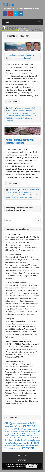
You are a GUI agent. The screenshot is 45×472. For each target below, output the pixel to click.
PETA (8, 197)
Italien (11, 108)
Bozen (6, 426)
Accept (31, 466)
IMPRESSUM (22, 456)
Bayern (32, 422)
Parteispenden (24, 113)
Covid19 (17, 428)
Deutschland (8, 431)
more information (17, 466)
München (33, 437)
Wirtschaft (9, 448)
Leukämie (7, 438)
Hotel (28, 431)
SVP (23, 118)
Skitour (21, 443)
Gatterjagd (24, 190)
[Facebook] (5, 13)
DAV (24, 429)
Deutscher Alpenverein (33, 429)
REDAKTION (22, 460)
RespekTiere (15, 197)
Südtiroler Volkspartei (14, 118)
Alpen (7, 422)
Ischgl (6, 433)
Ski (9, 443)
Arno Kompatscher (24, 108)
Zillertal (16, 448)
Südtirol (33, 115)
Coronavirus (28, 425)
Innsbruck (35, 431)
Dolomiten (15, 431)
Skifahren (14, 443)
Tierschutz (24, 197)
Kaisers (14, 192)
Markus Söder (23, 438)
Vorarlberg (13, 445)
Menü (6, 22)
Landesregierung (12, 113)
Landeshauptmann (17, 111)
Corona (15, 425)
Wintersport (35, 445)
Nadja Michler (24, 195)
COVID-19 (7, 429)
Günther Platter (22, 431)
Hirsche (32, 190)
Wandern (20, 445)
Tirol (30, 197)
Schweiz (29, 440)
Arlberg (13, 423)
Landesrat (28, 111)
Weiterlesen (12, 101)
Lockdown (14, 438)
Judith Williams (14, 435)
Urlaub (7, 445)
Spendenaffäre (24, 115)
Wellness (28, 445)
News (6, 440)
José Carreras (21, 434)
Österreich (13, 190)
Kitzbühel (22, 435)
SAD (17, 115)
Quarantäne (13, 440)
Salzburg (21, 440)
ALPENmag (9, 5)
